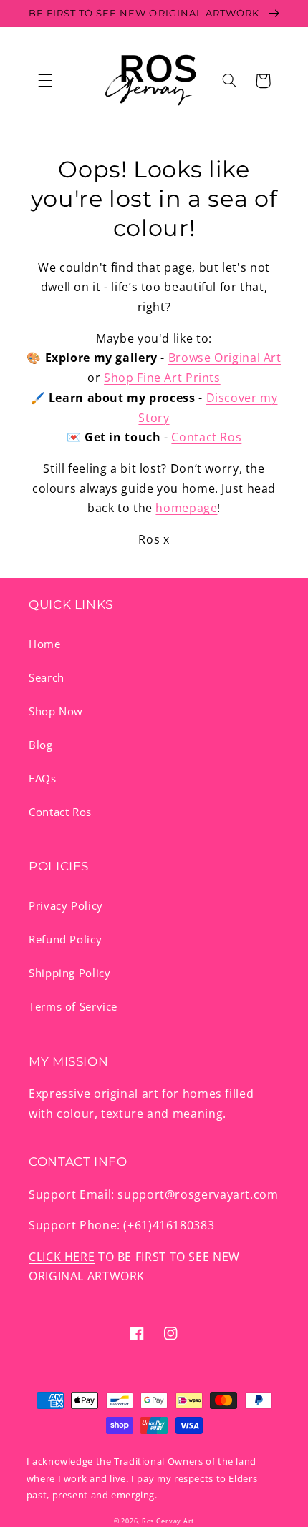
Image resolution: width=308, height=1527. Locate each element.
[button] (45, 80)
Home (45, 644)
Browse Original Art (224, 357)
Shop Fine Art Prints (162, 378)
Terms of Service (73, 1006)
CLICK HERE (62, 1257)
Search (46, 677)
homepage (186, 508)
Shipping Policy (69, 973)
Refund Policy (65, 939)
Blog (41, 744)
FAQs (43, 778)
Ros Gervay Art (168, 1521)
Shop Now (56, 711)
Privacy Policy (66, 905)
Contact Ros (206, 437)
